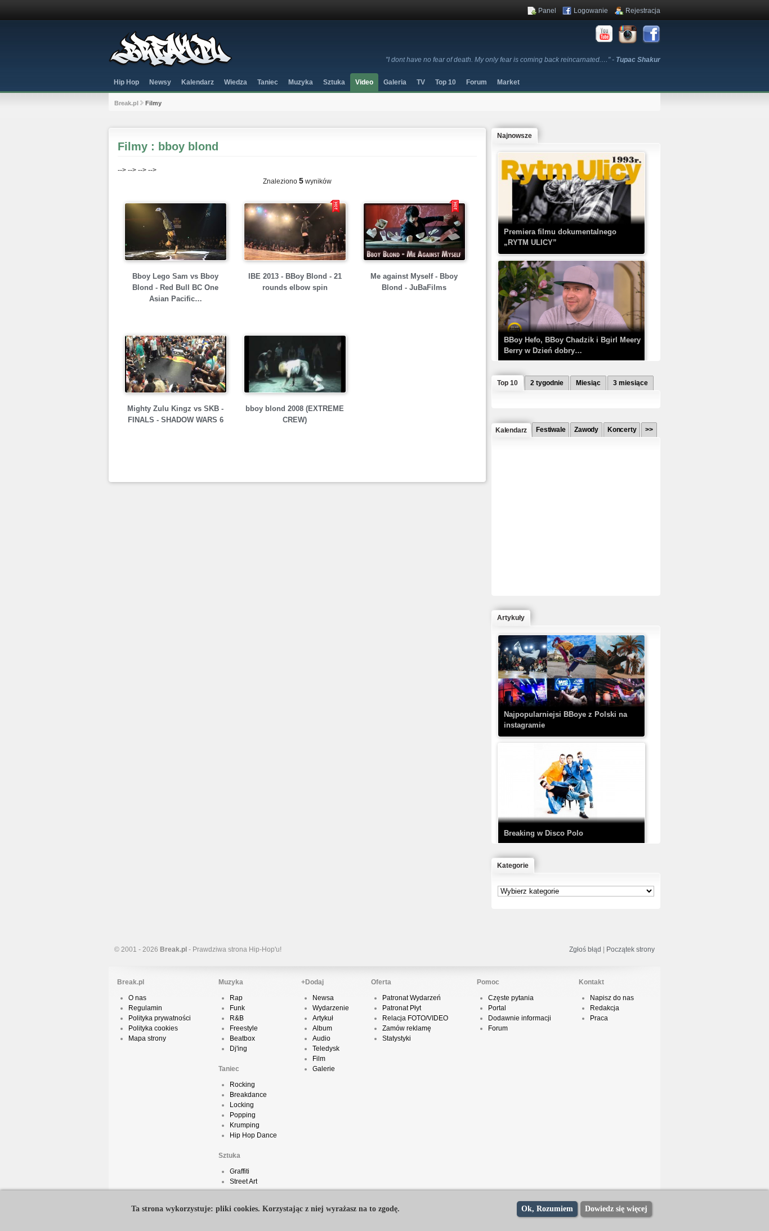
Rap (236, 998)
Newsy (160, 82)
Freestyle (244, 1028)
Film (318, 1059)
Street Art (243, 1181)
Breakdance (248, 1095)
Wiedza (235, 82)
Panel (547, 11)
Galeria (394, 82)
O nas (137, 998)
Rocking (242, 1085)
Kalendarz (197, 82)
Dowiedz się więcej (616, 1209)
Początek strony (630, 949)
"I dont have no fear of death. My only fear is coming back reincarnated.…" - (523, 60)
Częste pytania (511, 998)
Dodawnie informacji (519, 1018)
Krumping (245, 1125)
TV (421, 82)
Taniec (267, 82)
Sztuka (334, 82)
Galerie (323, 1069)
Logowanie (591, 11)
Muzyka (300, 82)
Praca (599, 1018)
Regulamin (145, 1008)
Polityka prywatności (159, 1018)
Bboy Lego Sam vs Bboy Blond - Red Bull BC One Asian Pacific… (175, 287)
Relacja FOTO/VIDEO (415, 1018)
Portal (497, 1008)
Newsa (323, 998)
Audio (321, 1038)
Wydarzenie (330, 1008)
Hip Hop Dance (253, 1135)
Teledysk (325, 1048)
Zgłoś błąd (585, 949)
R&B (237, 1018)
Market (508, 82)
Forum (498, 1028)
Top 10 (445, 82)
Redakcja (604, 1008)
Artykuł (322, 1018)
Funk (237, 1008)
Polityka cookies (153, 1028)
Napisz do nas (612, 998)
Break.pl (126, 103)
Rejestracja (642, 11)
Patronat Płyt (401, 1008)
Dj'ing (238, 1048)
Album (322, 1028)
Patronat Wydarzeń (411, 998)
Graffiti (239, 1171)
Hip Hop (126, 82)
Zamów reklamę (406, 1028)
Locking (242, 1105)
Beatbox (242, 1038)
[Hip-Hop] (171, 65)
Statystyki (396, 1038)
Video (364, 82)
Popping (243, 1115)
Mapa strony (147, 1038)
